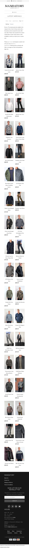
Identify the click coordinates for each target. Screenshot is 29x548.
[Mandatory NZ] (14, 7)
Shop (13, 531)
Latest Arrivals (14, 16)
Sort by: (7, 24)
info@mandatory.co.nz (12, 527)
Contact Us (6, 480)
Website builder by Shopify (19, 537)
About (8, 531)
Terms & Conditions (8, 484)
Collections (9, 533)
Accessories (19, 531)
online (14, 517)
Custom (16, 533)
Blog (21, 533)
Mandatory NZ (10, 537)
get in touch (10, 41)
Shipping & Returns (8, 482)
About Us (6, 478)
